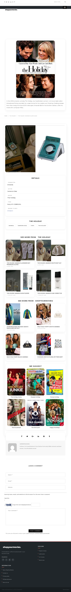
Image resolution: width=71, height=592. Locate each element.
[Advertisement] (35, 22)
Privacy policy (6, 576)
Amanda (11, 225)
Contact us (5, 573)
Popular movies (42, 550)
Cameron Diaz (22, 225)
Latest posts (42, 554)
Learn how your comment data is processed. (38, 533)
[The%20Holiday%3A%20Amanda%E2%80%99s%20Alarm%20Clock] (21, 436)
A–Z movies (42, 557)
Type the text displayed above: (22, 504)
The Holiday (42, 225)
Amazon (10, 211)
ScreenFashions (24, 444)
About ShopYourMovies (8, 570)
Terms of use (6, 582)
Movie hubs (42, 560)
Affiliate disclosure (7, 579)
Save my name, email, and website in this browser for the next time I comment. (27, 494)
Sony (32, 225)
